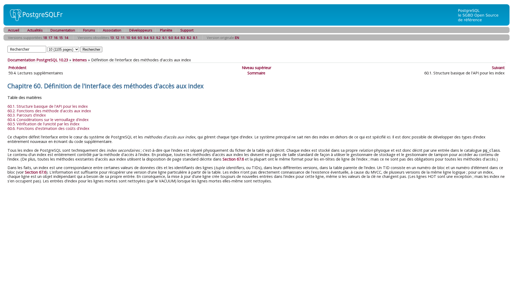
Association (112, 30)
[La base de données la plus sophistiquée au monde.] (481, 24)
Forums (89, 30)
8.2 (189, 37)
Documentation (62, 30)
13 (112, 37)
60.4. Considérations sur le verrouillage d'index (48, 119)
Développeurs (140, 30)
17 (50, 37)
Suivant (498, 67)
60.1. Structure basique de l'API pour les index (47, 106)
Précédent (17, 67)
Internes (79, 59)
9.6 (133, 37)
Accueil (13, 30)
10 (128, 37)
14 (66, 37)
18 (45, 37)
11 (123, 37)
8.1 (195, 37)
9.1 (164, 37)
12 (117, 37)
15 (61, 37)
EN (237, 37)
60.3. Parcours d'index (26, 115)
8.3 (183, 37)
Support (186, 30)
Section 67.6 (233, 159)
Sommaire (256, 72)
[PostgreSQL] (34, 24)
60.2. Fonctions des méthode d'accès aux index (49, 110)
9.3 (152, 37)
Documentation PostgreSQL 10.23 (37, 59)
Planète (166, 30)
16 (55, 37)
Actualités (35, 30)
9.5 (140, 37)
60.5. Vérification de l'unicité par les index (43, 123)
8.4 (176, 37)
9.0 (170, 37)
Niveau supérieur (256, 67)
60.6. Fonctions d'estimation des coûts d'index (48, 128)
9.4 (146, 37)
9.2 (158, 37)
